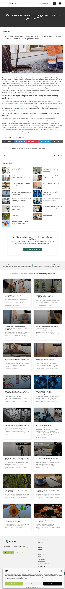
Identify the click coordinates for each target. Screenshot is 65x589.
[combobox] (45, 3)
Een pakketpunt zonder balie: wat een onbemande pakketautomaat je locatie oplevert (21, 192)
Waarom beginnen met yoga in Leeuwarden (45, 360)
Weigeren (33, 583)
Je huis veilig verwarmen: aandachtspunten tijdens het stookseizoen (50, 169)
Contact (40, 549)
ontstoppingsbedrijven (38, 148)
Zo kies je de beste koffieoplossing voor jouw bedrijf (47, 490)
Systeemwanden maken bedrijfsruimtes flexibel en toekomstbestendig (18, 208)
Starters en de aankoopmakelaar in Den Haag (17, 360)
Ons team (40, 544)
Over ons (40, 542)
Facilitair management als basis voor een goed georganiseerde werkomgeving (52, 200)
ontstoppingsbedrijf (25, 148)
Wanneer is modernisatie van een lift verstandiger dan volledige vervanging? (21, 200)
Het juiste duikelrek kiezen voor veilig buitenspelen (16, 490)
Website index (41, 559)
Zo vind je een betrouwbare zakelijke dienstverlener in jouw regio (47, 459)
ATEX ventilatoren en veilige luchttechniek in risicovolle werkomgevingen (50, 192)
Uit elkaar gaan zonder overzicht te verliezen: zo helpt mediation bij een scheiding (21, 177)
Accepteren (14, 583)
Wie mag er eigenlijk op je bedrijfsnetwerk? (13, 295)
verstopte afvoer (17, 108)
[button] (61, 571)
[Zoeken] (54, 3)
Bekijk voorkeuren (52, 583)
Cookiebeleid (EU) (42, 552)
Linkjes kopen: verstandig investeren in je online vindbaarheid (43, 564)
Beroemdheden (42, 554)
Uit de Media (41, 556)
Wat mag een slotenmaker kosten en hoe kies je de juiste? (47, 327)
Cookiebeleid (29, 587)
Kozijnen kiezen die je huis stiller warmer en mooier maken (15, 520)
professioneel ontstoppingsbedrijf (12, 123)
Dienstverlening (6, 31)
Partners (40, 547)
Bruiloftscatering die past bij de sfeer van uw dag (47, 520)
